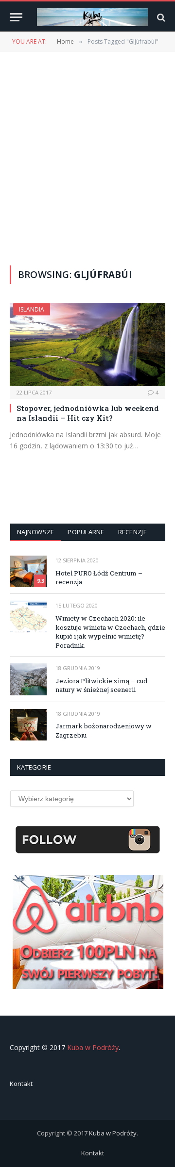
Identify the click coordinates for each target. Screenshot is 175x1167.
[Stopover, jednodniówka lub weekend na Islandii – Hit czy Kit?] (87, 344)
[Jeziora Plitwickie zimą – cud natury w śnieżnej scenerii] (28, 679)
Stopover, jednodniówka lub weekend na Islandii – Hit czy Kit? (88, 413)
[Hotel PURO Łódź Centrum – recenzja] (28, 571)
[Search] (160, 17)
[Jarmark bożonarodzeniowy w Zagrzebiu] (28, 724)
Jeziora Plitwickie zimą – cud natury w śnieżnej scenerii (101, 685)
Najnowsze (35, 531)
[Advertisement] (87, 157)
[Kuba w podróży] (92, 17)
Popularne (86, 531)
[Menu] (16, 17)
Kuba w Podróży (93, 1047)
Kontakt (21, 1083)
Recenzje (132, 531)
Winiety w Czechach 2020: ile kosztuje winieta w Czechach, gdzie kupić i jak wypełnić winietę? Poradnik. (110, 632)
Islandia (31, 309)
